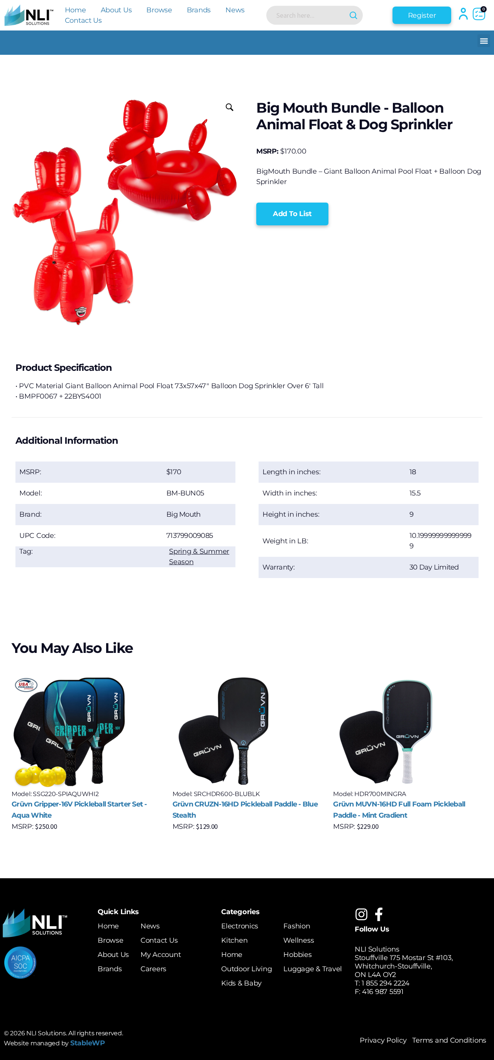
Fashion (296, 926)
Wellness (298, 940)
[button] (483, 40)
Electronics (239, 926)
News (235, 10)
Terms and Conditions (449, 1040)
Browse (159, 10)
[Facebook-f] (379, 914)
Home (75, 10)
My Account (160, 954)
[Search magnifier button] (353, 15)
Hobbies (297, 954)
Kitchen (234, 940)
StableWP (87, 1043)
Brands (199, 10)
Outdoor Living (246, 969)
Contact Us (83, 20)
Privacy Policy (383, 1040)
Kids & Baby (241, 983)
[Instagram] (361, 914)
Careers (153, 969)
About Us (116, 10)
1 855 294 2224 (385, 983)
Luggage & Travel (312, 969)
